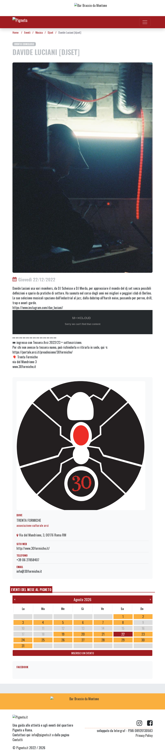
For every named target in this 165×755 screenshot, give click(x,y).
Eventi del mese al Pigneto (31, 589)
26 (63, 640)
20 (83, 634)
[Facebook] (150, 723)
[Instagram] (142, 723)
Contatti (17, 739)
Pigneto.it (22, 747)
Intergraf (119, 730)
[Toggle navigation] (145, 22)
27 (83, 640)
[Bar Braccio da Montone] (106, 8)
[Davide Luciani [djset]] (82, 167)
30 (143, 640)
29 (123, 640)
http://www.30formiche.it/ (33, 548)
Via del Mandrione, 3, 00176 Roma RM (42, 535)
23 (143, 634)
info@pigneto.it (41, 734)
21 (103, 634)
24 (23, 640)
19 (63, 634)
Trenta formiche (28, 520)
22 (123, 634)
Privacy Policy (144, 735)
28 (103, 640)
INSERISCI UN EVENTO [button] (82, 653)
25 (43, 640)
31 (23, 645)
